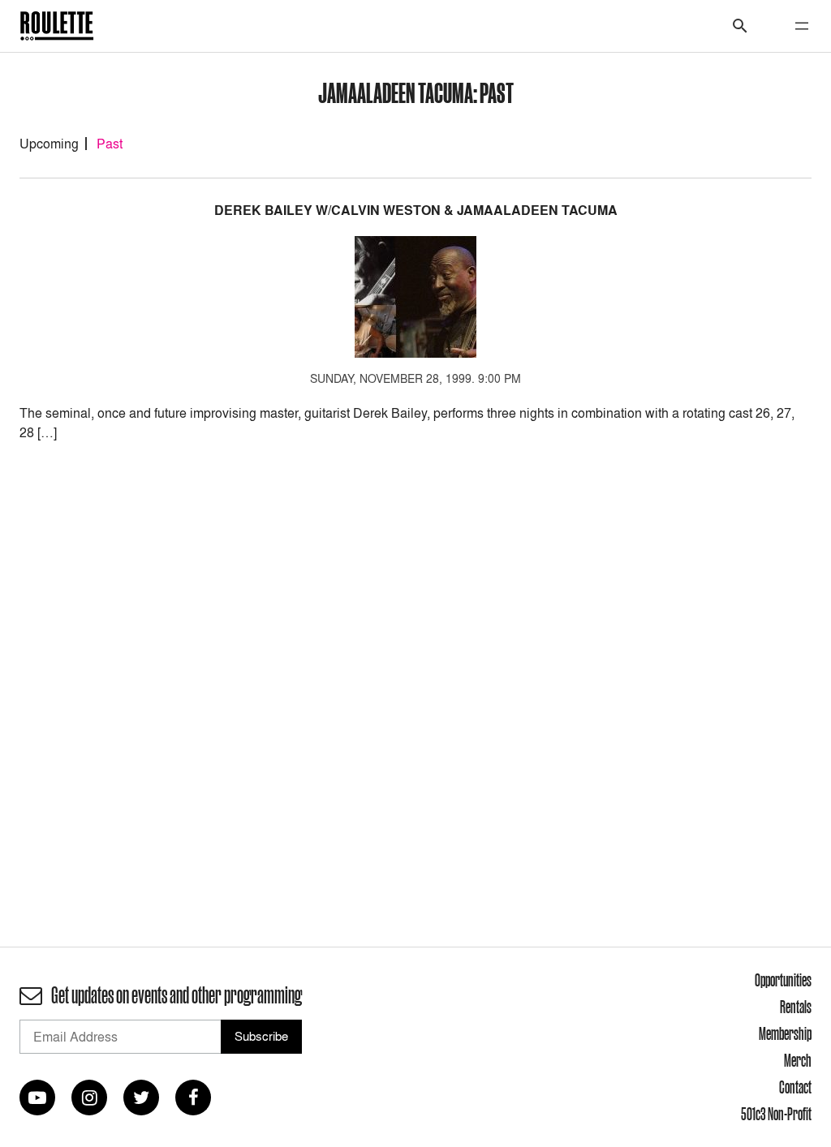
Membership (785, 1033)
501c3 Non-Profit (776, 1113)
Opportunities (783, 979)
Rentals (796, 1006)
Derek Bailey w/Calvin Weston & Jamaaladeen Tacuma (416, 210)
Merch (798, 1060)
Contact (795, 1087)
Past (110, 143)
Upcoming (49, 143)
